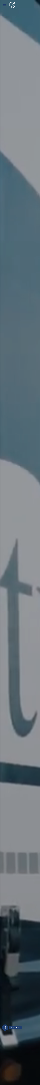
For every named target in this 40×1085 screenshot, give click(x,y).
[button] (5, 1027)
